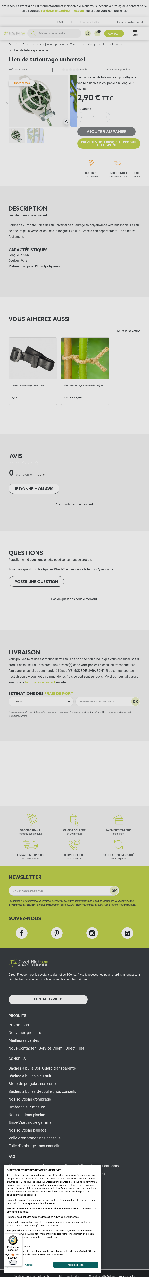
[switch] (13, 1262)
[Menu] (19, 1235)
